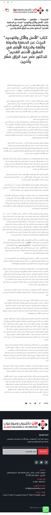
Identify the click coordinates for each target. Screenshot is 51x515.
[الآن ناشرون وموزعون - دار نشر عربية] (32, 10)
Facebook (40, 403)
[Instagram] (4, 2)
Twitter (35, 403)
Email (26, 403)
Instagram (36, 462)
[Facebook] (11, 2)
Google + (30, 403)
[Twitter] (8, 2)
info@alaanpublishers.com (35, 488)
